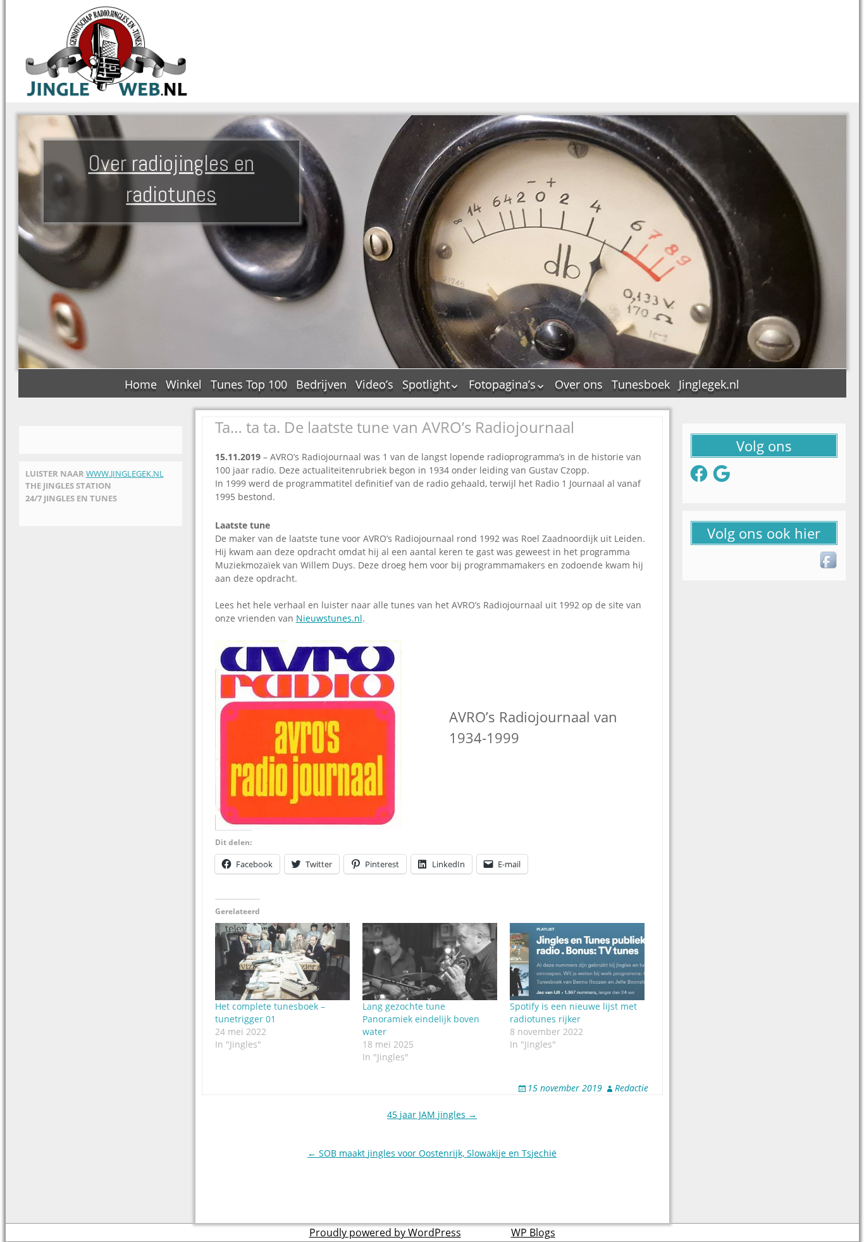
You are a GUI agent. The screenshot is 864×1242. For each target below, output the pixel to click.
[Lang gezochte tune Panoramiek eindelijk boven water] (429, 961)
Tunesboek (641, 384)
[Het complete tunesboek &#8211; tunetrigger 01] (282, 961)
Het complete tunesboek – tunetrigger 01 (270, 1012)
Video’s (374, 384)
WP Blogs (533, 1232)
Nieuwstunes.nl (329, 618)
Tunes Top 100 (249, 384)
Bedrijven (321, 384)
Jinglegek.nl (709, 384)
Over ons (579, 384)
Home (141, 384)
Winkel (184, 384)
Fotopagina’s (502, 384)
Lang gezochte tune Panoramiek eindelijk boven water (420, 1019)
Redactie (631, 1088)
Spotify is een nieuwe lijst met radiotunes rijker (573, 1012)
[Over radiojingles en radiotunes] (106, 51)
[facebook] (829, 561)
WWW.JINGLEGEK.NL (125, 473)
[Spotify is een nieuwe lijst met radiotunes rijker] (577, 961)
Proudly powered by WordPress (385, 1232)
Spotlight (426, 384)
